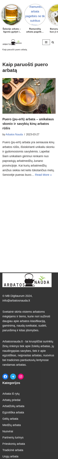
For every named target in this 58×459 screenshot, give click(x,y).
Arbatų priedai (11, 400)
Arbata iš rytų (10, 393)
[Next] (55, 14)
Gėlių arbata (10, 418)
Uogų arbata (10, 456)
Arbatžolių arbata (13, 406)
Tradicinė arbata (12, 450)
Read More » (43, 174)
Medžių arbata (11, 425)
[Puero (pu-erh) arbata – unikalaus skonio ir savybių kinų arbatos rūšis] (29, 96)
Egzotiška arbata (13, 412)
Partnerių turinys (13, 437)
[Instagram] (21, 376)
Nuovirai (7, 431)
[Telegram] (13, 376)
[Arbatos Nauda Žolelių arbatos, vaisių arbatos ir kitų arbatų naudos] (12, 42)
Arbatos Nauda (14, 134)
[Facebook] (5, 376)
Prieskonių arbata (13, 443)
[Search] (53, 42)
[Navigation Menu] (46, 42)
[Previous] (2, 14)
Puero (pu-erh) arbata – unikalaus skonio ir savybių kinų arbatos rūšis (28, 123)
